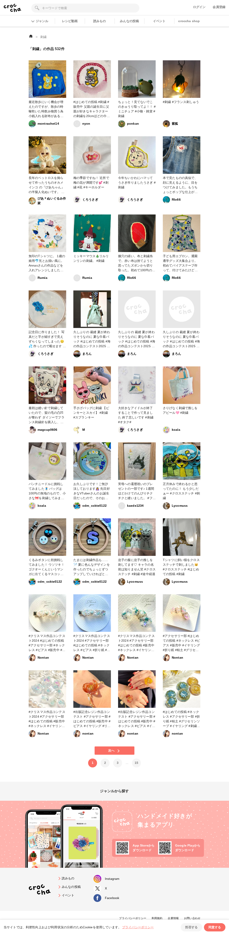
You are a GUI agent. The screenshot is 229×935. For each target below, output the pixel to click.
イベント (159, 21)
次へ (111, 750)
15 (136, 763)
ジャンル (42, 21)
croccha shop (189, 21)
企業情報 (173, 918)
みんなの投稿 (129, 21)
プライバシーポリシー (132, 918)
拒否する (191, 927)
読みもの (99, 21)
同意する (214, 927)
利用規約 (157, 918)
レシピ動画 (70, 21)
